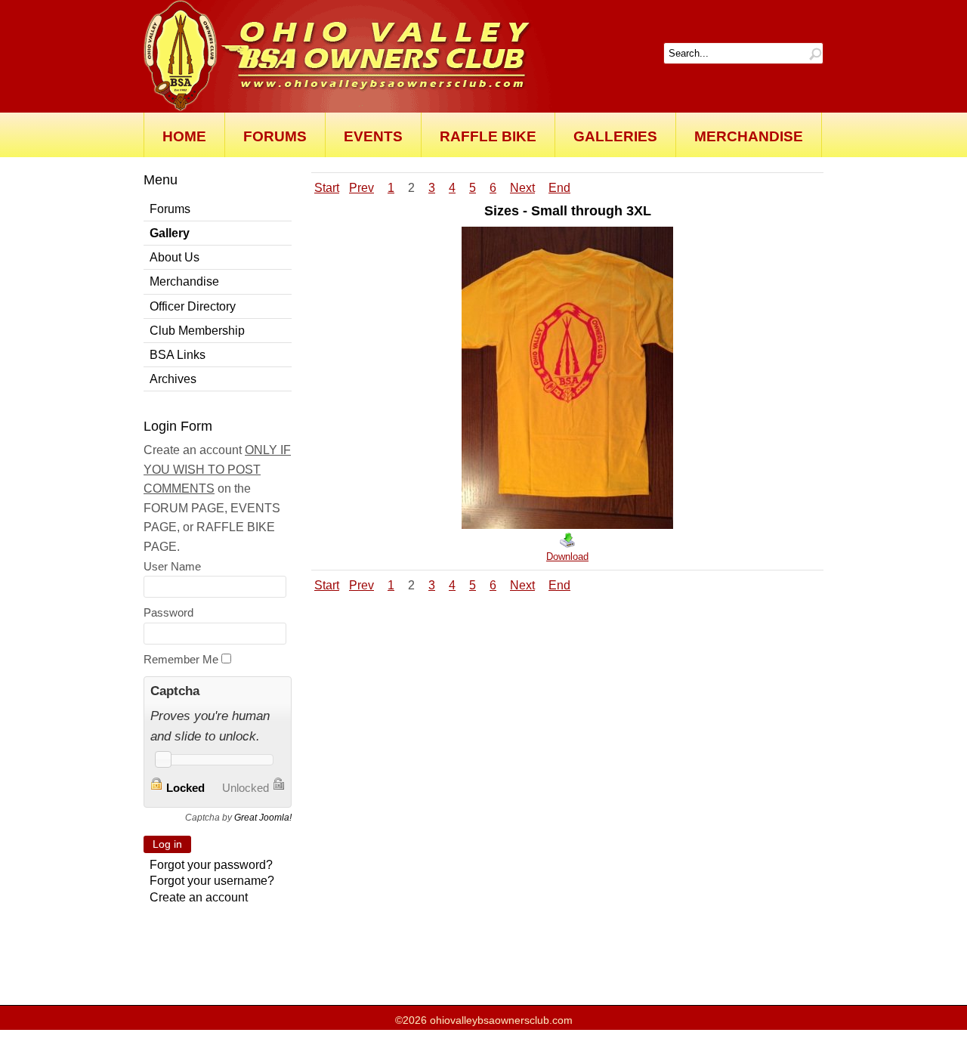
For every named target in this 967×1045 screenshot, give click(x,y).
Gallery (170, 233)
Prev (361, 187)
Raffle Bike (488, 136)
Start (326, 187)
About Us (174, 257)
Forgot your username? (212, 880)
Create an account (199, 897)
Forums (275, 136)
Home (184, 136)
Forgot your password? (211, 864)
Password (168, 612)
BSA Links (177, 354)
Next (522, 187)
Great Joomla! (263, 817)
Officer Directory (193, 306)
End (559, 187)
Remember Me (181, 659)
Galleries (615, 136)
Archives (173, 379)
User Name (172, 566)
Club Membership (197, 330)
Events (373, 136)
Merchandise (748, 136)
